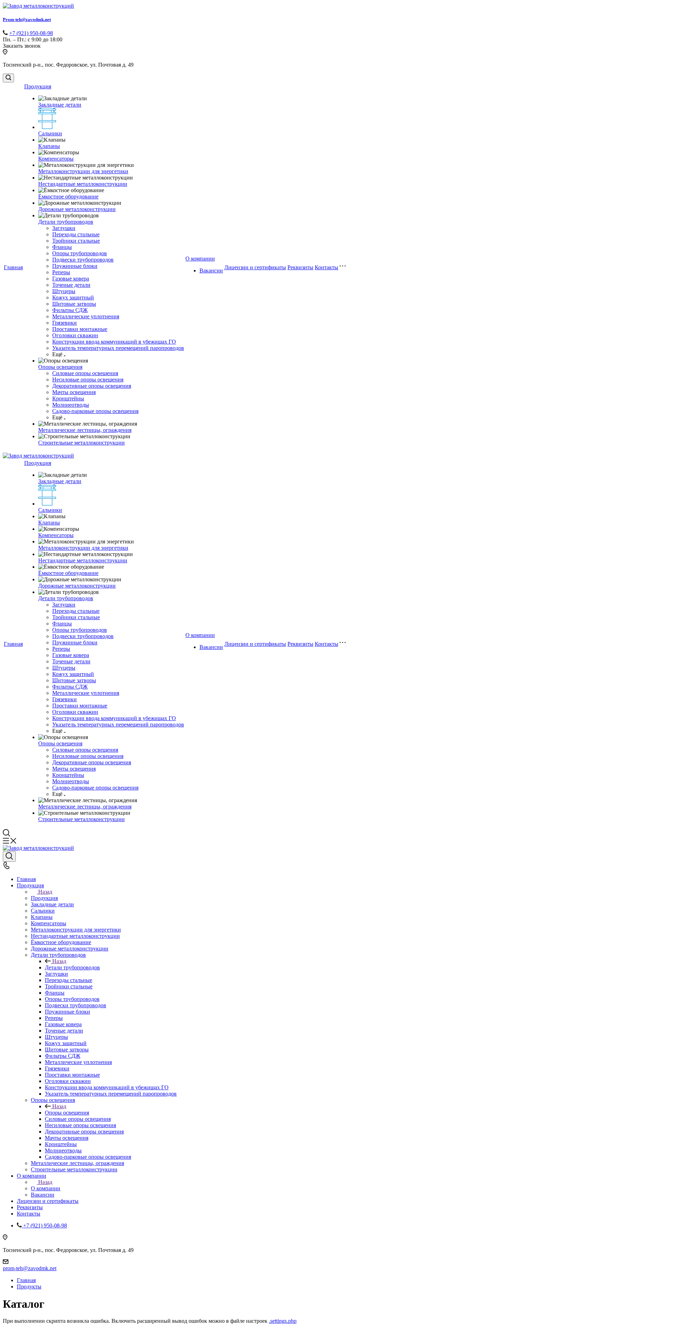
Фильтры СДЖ (70, 310)
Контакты (326, 267)
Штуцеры (63, 291)
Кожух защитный (73, 297)
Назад (45, 892)
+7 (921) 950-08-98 (31, 33)
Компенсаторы (56, 159)
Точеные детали (71, 285)
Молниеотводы (70, 405)
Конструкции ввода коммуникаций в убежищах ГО (114, 342)
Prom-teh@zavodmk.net (27, 19)
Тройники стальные (76, 241)
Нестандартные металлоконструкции (82, 184)
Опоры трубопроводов (79, 253)
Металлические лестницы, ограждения (84, 430)
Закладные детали (59, 105)
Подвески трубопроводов (83, 260)
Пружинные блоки (74, 266)
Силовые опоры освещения (85, 373)
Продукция (37, 86)
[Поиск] (8, 78)
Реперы (61, 272)
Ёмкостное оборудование (68, 196)
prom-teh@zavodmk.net (29, 1268)
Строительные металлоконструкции (81, 443)
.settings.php (283, 1321)
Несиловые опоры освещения (87, 379)
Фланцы (62, 247)
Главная (13, 267)
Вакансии (211, 270)
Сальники (50, 133)
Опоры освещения (60, 367)
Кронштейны (68, 398)
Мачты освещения (74, 392)
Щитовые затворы (74, 304)
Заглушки (63, 228)
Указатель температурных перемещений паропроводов (118, 348)
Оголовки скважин (75, 335)
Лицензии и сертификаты (255, 267)
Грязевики (64, 323)
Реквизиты (300, 267)
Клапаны (49, 146)
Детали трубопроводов (65, 222)
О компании (200, 259)
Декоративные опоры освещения (91, 386)
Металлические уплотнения (85, 316)
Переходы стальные (76, 234)
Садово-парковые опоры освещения (95, 411)
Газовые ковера (70, 279)
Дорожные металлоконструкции (77, 209)
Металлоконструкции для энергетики (83, 171)
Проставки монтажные (79, 329)
